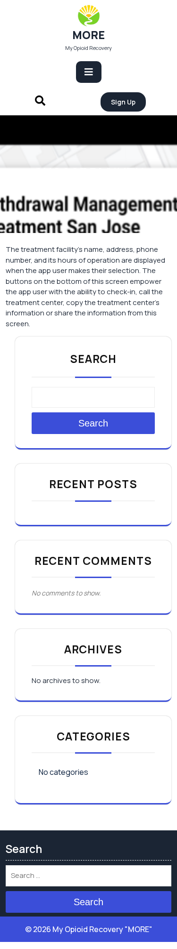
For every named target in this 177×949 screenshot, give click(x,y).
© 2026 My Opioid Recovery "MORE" (88, 929)
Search (93, 358)
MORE (88, 34)
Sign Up (123, 101)
